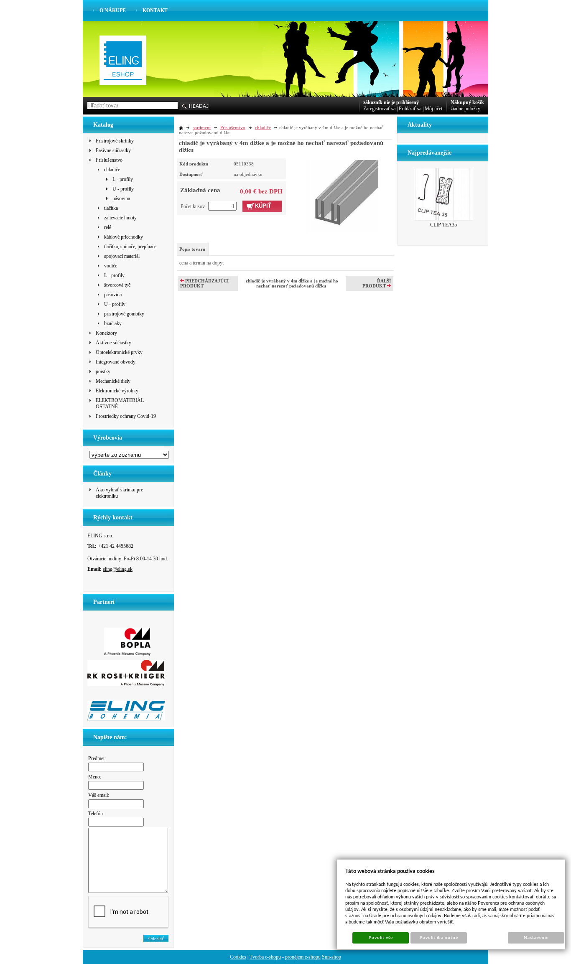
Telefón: (96, 813)
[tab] (193, 249)
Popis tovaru (192, 249)
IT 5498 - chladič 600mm (443, 205)
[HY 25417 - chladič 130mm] (342, 195)
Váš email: (98, 795)
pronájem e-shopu (303, 957)
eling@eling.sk (118, 569)
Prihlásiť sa (410, 109)
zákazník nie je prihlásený (391, 102)
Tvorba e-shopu (265, 957)
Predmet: (97, 758)
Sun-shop (331, 957)
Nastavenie (536, 938)
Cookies (238, 957)
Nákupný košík (467, 102)
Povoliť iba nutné (439, 938)
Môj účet (433, 109)
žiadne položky (465, 109)
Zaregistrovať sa (379, 109)
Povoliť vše (381, 938)
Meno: (94, 777)
